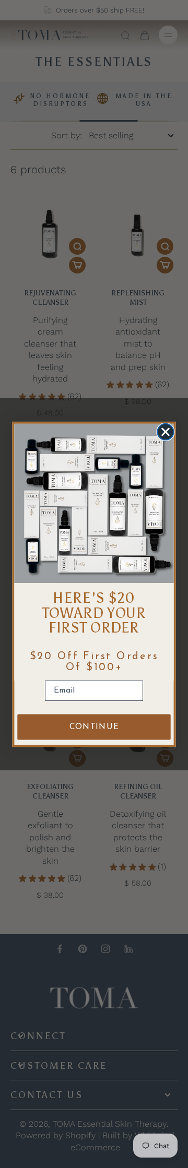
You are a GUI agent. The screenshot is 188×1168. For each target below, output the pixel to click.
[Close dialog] (165, 431)
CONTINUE (94, 727)
